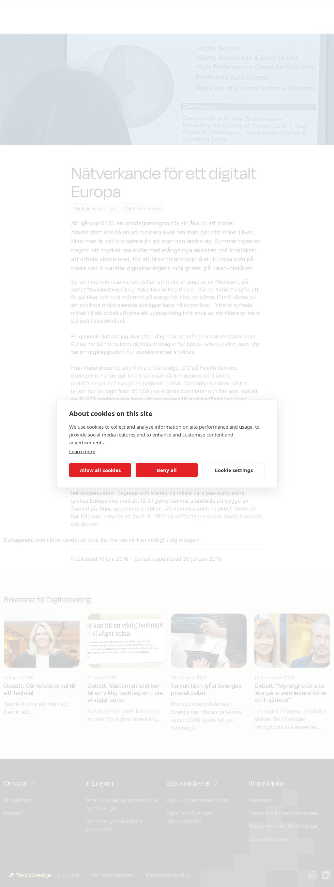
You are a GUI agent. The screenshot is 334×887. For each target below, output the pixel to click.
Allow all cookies (100, 470)
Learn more (82, 451)
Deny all (167, 470)
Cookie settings (234, 470)
